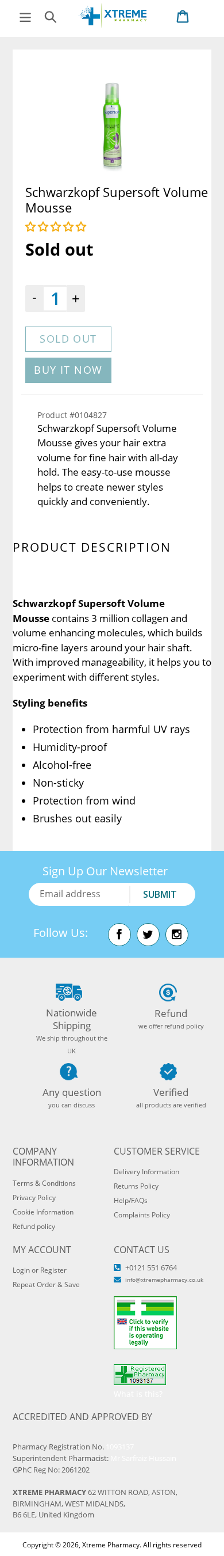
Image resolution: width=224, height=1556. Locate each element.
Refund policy (34, 1226)
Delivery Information (146, 1172)
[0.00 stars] (57, 226)
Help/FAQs (131, 1200)
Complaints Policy (142, 1215)
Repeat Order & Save (46, 1284)
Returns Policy (136, 1186)
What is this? (138, 1393)
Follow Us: (60, 932)
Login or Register (40, 1270)
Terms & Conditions (44, 1183)
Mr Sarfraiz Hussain (143, 1458)
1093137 (120, 1446)
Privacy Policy (34, 1197)
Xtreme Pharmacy (111, 1544)
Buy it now (68, 370)
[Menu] (25, 16)
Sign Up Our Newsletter (105, 871)
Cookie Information (43, 1212)
